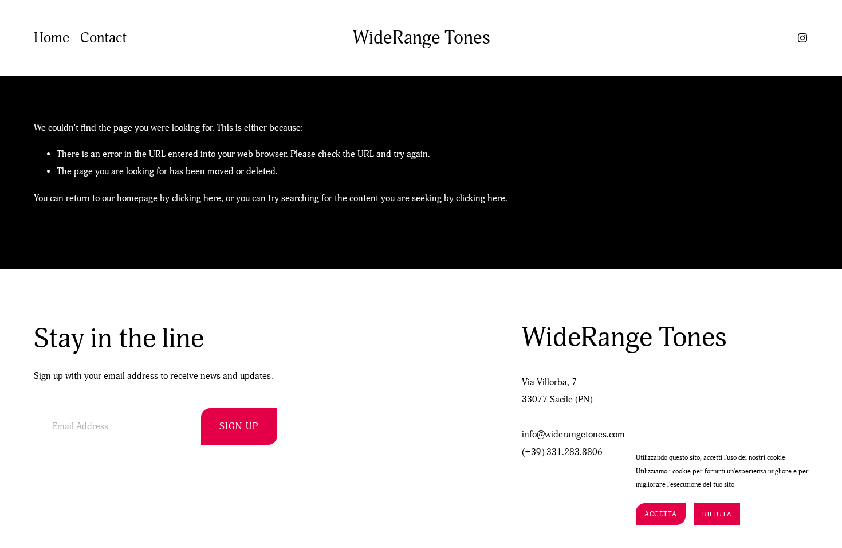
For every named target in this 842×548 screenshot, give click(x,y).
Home (51, 37)
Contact (103, 37)
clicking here (196, 198)
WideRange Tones (421, 37)
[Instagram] (802, 38)
